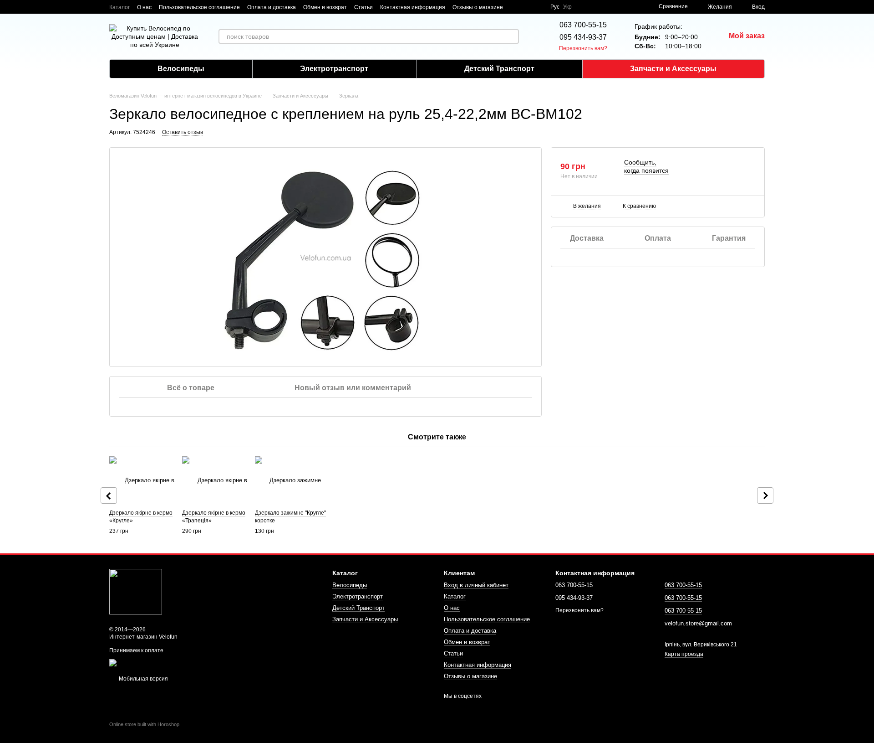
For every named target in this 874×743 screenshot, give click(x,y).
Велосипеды (181, 68)
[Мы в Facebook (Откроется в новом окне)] (515, 6)
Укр (567, 7)
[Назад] (109, 495)
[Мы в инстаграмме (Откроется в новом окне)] (537, 6)
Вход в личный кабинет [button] (476, 585)
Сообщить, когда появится (646, 166)
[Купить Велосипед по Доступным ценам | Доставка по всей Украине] (135, 591)
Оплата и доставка (271, 7)
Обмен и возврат (325, 7)
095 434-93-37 (583, 37)
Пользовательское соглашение (199, 7)
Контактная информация (412, 7)
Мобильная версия (142, 679)
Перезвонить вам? (583, 48)
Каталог (119, 7)
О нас (144, 7)
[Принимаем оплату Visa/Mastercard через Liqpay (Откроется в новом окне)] (176, 662)
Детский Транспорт (499, 68)
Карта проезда (684, 654)
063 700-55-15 (583, 25)
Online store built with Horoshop (144, 724)
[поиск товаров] (511, 36)
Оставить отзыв (182, 132)
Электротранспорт (334, 68)
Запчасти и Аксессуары (673, 68)
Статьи (363, 7)
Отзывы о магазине (477, 7)
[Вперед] (765, 495)
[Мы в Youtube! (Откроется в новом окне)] (526, 6)
